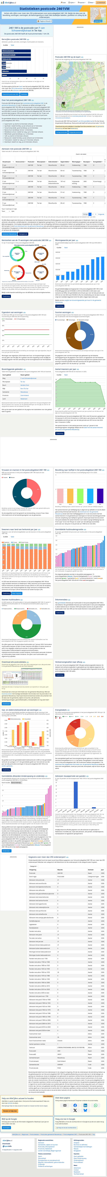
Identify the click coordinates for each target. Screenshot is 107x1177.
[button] (28, 39)
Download (101, 3)
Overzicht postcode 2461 (11, 94)
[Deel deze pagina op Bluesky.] (85, 1110)
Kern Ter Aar (24, 388)
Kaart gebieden (78, 1156)
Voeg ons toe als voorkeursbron (67, 1127)
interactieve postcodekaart (62, 118)
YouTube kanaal (79, 1174)
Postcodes (41, 1147)
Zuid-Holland (25, 395)
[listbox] (16, 782)
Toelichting (6, 296)
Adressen (41, 1143)
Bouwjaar (86, 162)
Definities (24, 94)
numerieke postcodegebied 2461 (33, 103)
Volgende (101, 214)
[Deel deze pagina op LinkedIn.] (85, 1105)
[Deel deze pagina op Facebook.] (75, 1105)
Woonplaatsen (50, 1147)
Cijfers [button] (72, 3)
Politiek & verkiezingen (45, 1166)
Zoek (64, 3)
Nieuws (76, 1149)
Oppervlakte (65, 162)
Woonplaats (41, 162)
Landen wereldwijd (44, 1151)
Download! (6, 704)
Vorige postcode (61, 132)
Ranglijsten (77, 1151)
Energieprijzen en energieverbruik (49, 1160)
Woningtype (76, 162)
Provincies (41, 1149)
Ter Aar (23, 382)
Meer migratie (16, 593)
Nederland (74, 128)
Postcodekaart (78, 1162)
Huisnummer (20, 162)
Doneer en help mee (10, 1111)
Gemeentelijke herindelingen (83, 1147)
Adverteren (77, 1168)
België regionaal (56, 1151)
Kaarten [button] (81, 3)
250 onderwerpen (17, 88)
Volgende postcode (75, 132)
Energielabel (97, 162)
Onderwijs (6, 851)
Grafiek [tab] (5, 45)
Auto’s (40, 1156)
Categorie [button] (33, 866)
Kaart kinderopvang (80, 1158)
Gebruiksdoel (52, 162)
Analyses (76, 1143)
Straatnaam (7, 162)
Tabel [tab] (12, 45)
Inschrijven (6, 1128)
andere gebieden (7, 766)
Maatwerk (77, 1172)
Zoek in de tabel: (81, 154)
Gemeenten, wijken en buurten (48, 1145)
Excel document (7, 694)
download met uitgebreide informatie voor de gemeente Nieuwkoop (77, 764)
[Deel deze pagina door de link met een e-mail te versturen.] (65, 1105)
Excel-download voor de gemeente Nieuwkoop (29, 226)
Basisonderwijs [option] (16, 783)
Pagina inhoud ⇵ (45, 21)
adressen (16, 90)
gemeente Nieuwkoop (9, 105)
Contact (76, 1170)
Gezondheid (42, 1158)
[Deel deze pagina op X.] (75, 1110)
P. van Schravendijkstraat (28, 29)
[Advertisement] (80, 41)
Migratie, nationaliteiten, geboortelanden (51, 1162)
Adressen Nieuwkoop (9, 234)
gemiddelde (61, 603)
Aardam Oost (25, 385)
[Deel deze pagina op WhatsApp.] (95, 1105)
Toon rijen (8, 211)
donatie (10, 1103)
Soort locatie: (6, 783)
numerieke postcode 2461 (79, 116)
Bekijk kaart (98, 21)
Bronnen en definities (80, 1145)
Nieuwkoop (24, 392)
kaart (20, 86)
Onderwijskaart (79, 1160)
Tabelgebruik (23, 234)
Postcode (31, 162)
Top (93, 1134)
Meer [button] (91, 3)
